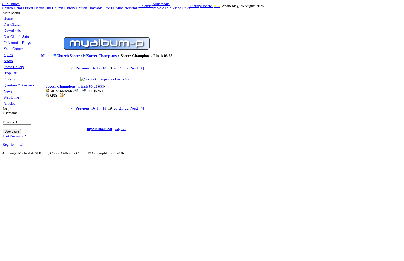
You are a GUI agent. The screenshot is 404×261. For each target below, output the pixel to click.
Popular (10, 73)
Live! (186, 8)
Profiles (9, 79)
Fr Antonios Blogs (17, 43)
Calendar (146, 6)
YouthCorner (13, 49)
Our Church (11, 4)
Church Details (13, 8)
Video (176, 8)
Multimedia (161, 4)
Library (195, 6)
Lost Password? (14, 136)
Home (8, 18)
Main (45, 56)
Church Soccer (68, 56)
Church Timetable (89, 8)
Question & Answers (19, 85)
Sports (8, 55)
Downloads (12, 30)
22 (127, 68)
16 (93, 68)
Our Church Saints (17, 37)
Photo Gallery (14, 67)
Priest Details (34, 8)
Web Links (12, 97)
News (8, 91)
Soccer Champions (102, 56)
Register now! (13, 145)
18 (104, 68)
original (120, 129)
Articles (9, 103)
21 (121, 68)
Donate (211, 6)
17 (99, 68)
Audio (166, 8)
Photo (157, 8)
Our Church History (60, 8)
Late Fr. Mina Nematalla (121, 8)
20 (115, 68)
